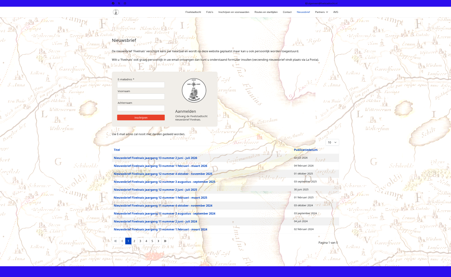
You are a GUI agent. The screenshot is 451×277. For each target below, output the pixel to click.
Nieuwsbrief (303, 12)
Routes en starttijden (266, 12)
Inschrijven (140, 117)
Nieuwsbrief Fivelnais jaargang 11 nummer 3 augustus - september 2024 (164, 213)
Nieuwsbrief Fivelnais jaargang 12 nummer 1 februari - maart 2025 (160, 198)
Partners (320, 12)
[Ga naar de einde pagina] (165, 241)
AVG (335, 12)
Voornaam (124, 91)
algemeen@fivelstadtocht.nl (322, 3)
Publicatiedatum (306, 150)
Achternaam (125, 102)
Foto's (209, 12)
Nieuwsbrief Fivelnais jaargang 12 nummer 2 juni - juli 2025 (155, 190)
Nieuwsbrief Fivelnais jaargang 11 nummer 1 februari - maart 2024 (160, 229)
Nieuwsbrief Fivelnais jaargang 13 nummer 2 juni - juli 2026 (155, 158)
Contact (287, 12)
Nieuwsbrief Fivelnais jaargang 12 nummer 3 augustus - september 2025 (164, 182)
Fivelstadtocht (193, 12)
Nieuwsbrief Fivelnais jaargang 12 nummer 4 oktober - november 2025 (163, 174)
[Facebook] (113, 3)
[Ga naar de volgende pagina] (158, 241)
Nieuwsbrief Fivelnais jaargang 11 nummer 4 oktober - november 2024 (163, 205)
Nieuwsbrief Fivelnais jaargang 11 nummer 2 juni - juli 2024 (155, 221)
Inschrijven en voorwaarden (233, 12)
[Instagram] (125, 3)
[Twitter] (119, 3)
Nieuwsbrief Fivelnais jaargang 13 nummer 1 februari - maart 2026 (160, 166)
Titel (117, 150)
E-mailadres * (126, 79)
